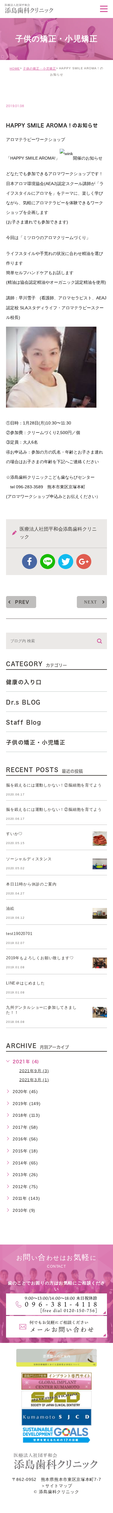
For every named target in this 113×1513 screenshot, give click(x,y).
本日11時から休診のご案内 (31, 884)
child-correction (34, 93)
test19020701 (19, 933)
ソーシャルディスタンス (29, 859)
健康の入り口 (24, 682)
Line (47, 561)
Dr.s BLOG (23, 702)
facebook (29, 561)
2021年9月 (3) (34, 1070)
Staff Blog (23, 722)
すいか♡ (14, 833)
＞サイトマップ (56, 1486)
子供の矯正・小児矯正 (39, 68)
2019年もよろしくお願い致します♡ (40, 958)
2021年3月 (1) (34, 1079)
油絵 (10, 908)
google (83, 561)
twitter (65, 561)
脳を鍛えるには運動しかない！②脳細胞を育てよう (54, 785)
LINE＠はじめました (25, 983)
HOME (15, 68)
